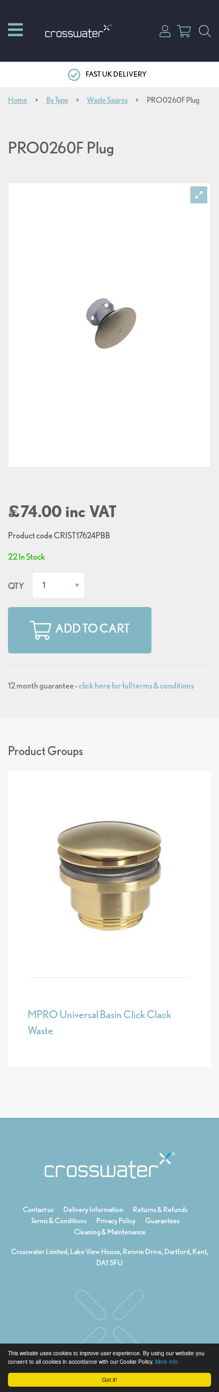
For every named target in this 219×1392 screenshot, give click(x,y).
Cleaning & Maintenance (110, 1231)
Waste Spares (107, 100)
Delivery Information (93, 1209)
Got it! (109, 1379)
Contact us (38, 1209)
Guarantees (162, 1220)
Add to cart (92, 628)
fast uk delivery (116, 74)
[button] (165, 30)
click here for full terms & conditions (136, 686)
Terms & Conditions (59, 1220)
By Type (57, 100)
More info (166, 1361)
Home (17, 100)
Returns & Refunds (160, 1209)
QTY (16, 586)
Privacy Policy (116, 1220)
